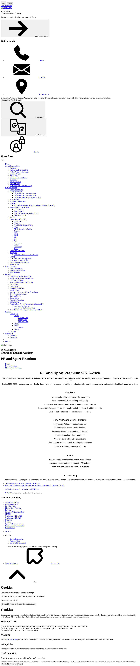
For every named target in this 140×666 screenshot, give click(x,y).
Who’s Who (14, 176)
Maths (16, 227)
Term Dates (14, 286)
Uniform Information (17, 288)
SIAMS (12, 217)
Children (8, 312)
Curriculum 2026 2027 (17, 251)
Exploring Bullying (16, 280)
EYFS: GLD (18, 209)
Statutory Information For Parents (21, 282)
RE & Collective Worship (23, 229)
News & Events (10, 266)
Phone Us (41, 60)
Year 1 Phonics (19, 211)
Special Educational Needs (19, 261)
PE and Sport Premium (17, 201)
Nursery (12, 257)
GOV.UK (8, 493)
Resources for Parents (21, 306)
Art (15, 241)
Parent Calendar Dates (17, 270)
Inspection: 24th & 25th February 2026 (27, 197)
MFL (16, 233)
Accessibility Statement (18, 543)
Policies (12, 203)
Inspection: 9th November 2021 (25, 195)
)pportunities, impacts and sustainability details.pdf (22, 483)
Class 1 (16, 316)
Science (16, 231)
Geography (18, 243)
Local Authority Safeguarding (24, 308)
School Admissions (16, 190)
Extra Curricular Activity (18, 294)
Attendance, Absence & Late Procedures (24, 292)
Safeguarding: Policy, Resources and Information (26, 304)
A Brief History (15, 184)
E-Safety (13, 331)
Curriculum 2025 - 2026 (18, 219)
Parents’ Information (17, 300)
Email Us (41, 77)
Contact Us (9, 333)
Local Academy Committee (19, 262)
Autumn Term (23, 318)
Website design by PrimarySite (32, 563)
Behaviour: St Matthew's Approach (22, 278)
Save (20, 664)
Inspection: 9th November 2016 (25, 194)
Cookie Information (16, 539)
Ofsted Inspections (16, 192)
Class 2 (16, 324)
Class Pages (14, 314)
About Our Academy (12, 166)
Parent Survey (14, 284)
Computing (18, 247)
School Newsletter (16, 268)
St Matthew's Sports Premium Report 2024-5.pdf (22, 489)
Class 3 (16, 326)
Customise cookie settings (26, 604)
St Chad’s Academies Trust (19, 172)
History (16, 245)
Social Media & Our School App (21, 186)
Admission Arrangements (23, 259)
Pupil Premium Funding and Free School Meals (26, 310)
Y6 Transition (14, 302)
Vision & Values (15, 182)
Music (16, 249)
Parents (7, 274)
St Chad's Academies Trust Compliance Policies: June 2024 (34, 205)
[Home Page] (6, 8)
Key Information (11, 188)
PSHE (16, 235)
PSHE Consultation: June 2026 (20, 276)
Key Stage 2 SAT (20, 215)
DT (15, 239)
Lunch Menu (14, 290)
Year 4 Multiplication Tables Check (26, 213)
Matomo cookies (12, 639)
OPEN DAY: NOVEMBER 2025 (26, 255)
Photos (20, 328)
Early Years (18, 221)
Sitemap (8, 531)
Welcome (13, 168)
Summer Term (23, 322)
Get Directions (43, 94)
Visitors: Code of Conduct (19, 170)
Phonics (16, 223)
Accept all (13, 604)
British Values (14, 264)
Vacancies (13, 180)
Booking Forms (15, 296)
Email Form (14, 335)
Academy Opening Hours (18, 178)
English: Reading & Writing (23, 225)
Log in (7, 341)
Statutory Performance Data (19, 207)
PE (15, 237)
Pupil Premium (15, 199)
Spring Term (22, 320)
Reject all (5, 604)
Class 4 (16, 329)
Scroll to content (6, 6)
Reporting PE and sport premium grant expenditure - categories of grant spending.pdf (34, 485)
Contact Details (15, 174)
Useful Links (14, 298)
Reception (13, 253)
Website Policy (15, 541)
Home (7, 164)
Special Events (15, 272)
